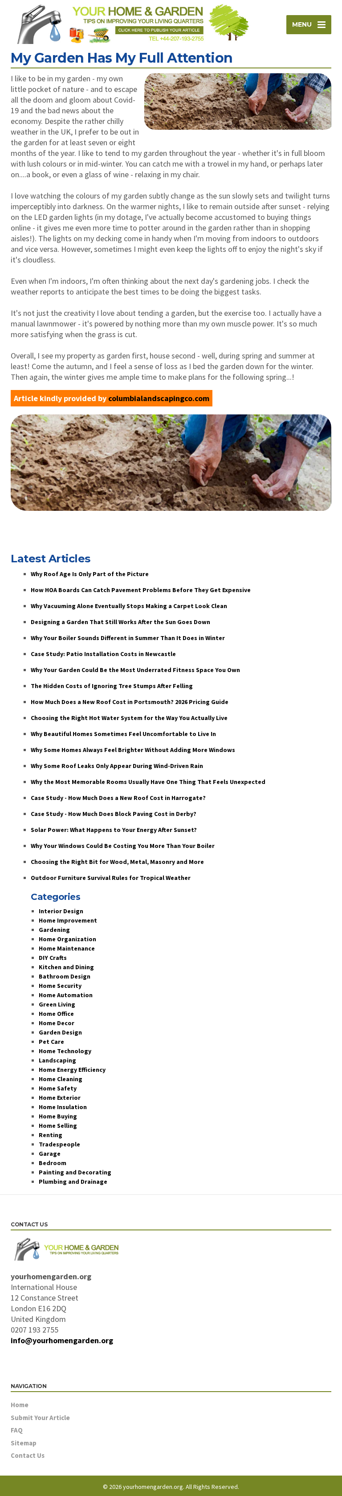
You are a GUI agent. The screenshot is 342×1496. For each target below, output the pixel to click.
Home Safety (58, 1088)
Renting (50, 1135)
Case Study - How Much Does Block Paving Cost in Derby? (113, 814)
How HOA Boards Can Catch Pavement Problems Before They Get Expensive (141, 590)
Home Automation (66, 995)
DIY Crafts (53, 958)
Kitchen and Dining (66, 967)
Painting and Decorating (75, 1172)
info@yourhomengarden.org (62, 1340)
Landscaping (57, 1060)
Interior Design (61, 911)
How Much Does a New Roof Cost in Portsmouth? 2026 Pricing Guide (129, 702)
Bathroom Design (64, 976)
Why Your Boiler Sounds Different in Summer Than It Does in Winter (128, 638)
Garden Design (60, 1032)
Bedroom (52, 1163)
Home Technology (65, 1051)
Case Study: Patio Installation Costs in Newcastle (103, 654)
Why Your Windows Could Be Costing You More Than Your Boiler (123, 846)
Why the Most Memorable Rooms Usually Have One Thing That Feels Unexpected (148, 782)
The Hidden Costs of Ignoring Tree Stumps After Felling (112, 686)
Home (19, 1405)
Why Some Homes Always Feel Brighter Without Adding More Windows (133, 750)
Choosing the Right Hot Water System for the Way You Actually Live (129, 718)
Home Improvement (68, 920)
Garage (50, 1154)
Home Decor (56, 1023)
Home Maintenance (67, 948)
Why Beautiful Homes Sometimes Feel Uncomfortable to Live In (123, 734)
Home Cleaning (60, 1079)
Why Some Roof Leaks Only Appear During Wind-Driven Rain (117, 766)
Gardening (54, 930)
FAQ (17, 1430)
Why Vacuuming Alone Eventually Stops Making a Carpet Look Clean (129, 606)
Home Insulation (63, 1107)
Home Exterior (60, 1098)
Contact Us (28, 1455)
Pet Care (51, 1042)
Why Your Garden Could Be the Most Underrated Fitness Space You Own (135, 670)
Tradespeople (59, 1144)
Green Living (57, 1004)
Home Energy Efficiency (72, 1070)
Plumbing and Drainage (73, 1182)
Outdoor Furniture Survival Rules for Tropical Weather (111, 878)
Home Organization (67, 939)
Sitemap (24, 1443)
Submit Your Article (40, 1417)
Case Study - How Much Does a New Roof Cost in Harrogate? (118, 798)
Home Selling (58, 1126)
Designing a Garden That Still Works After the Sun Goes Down (120, 622)
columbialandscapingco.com (158, 398)
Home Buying (58, 1116)
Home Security (60, 986)
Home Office (56, 1014)
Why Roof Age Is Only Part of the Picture (90, 574)
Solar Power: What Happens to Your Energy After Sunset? (114, 830)
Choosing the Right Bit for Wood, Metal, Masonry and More (117, 862)
